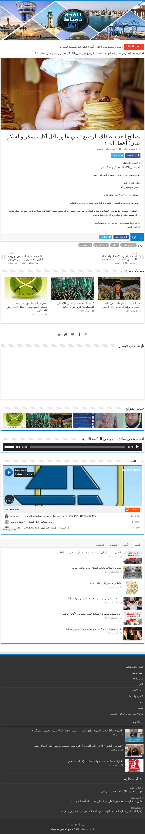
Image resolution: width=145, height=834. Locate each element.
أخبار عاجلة (137, 672)
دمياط (114, 245)
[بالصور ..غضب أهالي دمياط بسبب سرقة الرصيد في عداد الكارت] (132, 557)
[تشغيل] (137, 447)
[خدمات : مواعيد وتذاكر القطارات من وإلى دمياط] (132, 572)
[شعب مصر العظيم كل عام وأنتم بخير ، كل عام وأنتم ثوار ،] (132, 633)
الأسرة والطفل (123, 53)
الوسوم (100, 544)
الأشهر (138, 544)
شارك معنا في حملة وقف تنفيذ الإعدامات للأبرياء (94, 761)
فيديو (140, 707)
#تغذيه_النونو (133, 227)
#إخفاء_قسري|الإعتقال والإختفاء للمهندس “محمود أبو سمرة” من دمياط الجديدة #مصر (119, 258)
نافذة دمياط (86, 245)
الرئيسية (137, 53)
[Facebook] (79, 334)
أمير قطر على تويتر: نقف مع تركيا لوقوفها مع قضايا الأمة (93, 598)
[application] (72, 447)
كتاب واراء (138, 678)
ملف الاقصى (137, 690)
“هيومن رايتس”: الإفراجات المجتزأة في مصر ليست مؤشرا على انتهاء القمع (78, 745)
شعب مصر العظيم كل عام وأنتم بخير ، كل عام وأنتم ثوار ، (93, 629)
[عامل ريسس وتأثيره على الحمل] (132, 587)
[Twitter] (72, 334)
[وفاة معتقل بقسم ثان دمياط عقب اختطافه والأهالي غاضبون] (132, 618)
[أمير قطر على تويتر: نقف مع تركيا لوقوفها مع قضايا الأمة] (132, 603)
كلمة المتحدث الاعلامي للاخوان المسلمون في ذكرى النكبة (93, 46)
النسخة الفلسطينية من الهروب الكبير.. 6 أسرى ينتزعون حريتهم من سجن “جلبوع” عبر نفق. (25, 258)
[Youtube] (66, 334)
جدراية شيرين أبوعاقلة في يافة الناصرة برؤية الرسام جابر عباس (121, 305)
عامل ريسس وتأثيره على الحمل (105, 583)
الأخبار (140, 684)
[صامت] (18, 447)
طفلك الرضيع (101, 245)
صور (141, 702)
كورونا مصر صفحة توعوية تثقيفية (126, 713)
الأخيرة (125, 544)
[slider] (10, 446)
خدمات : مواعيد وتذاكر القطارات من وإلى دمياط (97, 567)
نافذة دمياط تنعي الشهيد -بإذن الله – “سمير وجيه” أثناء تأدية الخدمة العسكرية (77, 730)
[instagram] (59, 334)
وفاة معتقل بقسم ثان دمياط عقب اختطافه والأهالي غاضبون (91, 613)
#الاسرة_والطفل (131, 163)
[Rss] (86, 334)
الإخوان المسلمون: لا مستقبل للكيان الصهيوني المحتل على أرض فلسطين (27, 307)
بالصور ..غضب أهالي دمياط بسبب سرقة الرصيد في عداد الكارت (89, 552)
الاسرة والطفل (129, 245)
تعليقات (113, 544)
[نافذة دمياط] (72, 20)
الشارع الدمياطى (134, 667)
